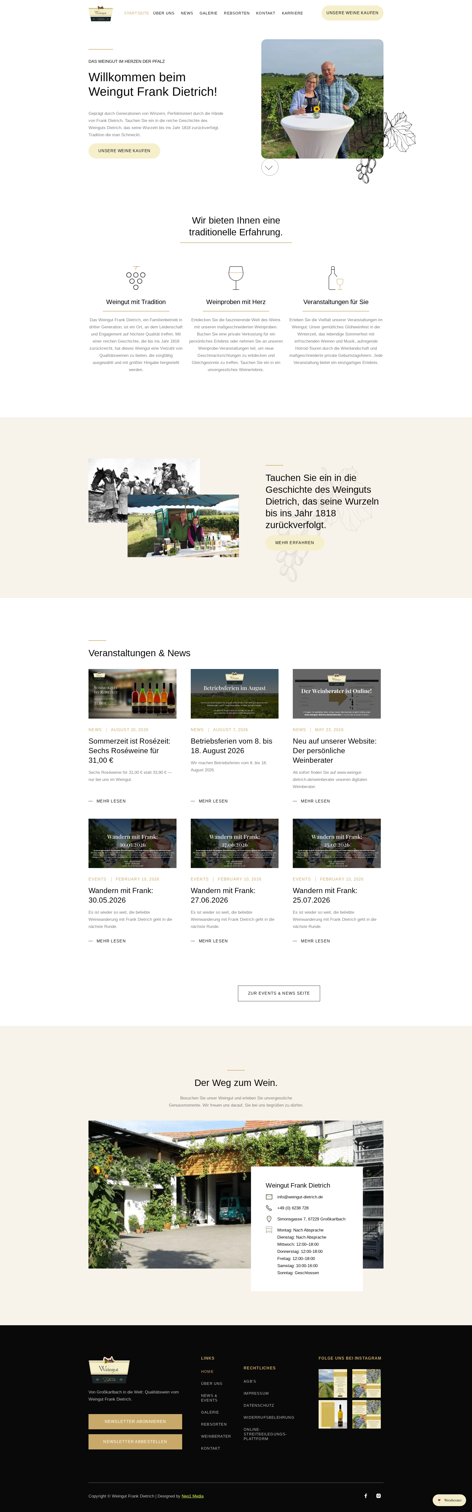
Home (207, 1371)
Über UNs (212, 1383)
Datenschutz (259, 1405)
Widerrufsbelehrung (269, 1417)
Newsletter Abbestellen (135, 1442)
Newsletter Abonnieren (135, 1421)
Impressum (256, 1393)
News (187, 13)
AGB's (250, 1381)
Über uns (164, 13)
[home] (102, 13)
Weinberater (216, 1436)
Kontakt (265, 13)
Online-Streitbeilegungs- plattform (265, 1434)
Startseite (136, 13)
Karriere (292, 13)
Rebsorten (237, 13)
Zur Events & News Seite (279, 993)
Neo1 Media (193, 1496)
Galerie (209, 13)
